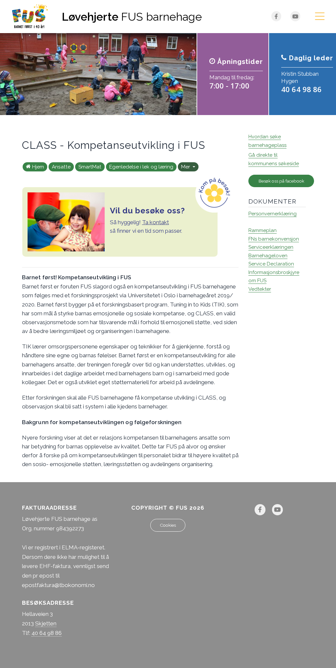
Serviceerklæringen (270, 247)
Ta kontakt (155, 222)
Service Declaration (271, 264)
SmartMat (89, 167)
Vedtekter (259, 289)
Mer (186, 167)
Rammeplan (262, 230)
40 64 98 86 (47, 633)
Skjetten (45, 623)
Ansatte (61, 167)
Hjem (38, 167)
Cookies (168, 525)
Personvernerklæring (272, 214)
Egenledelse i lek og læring (141, 167)
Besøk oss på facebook (281, 181)
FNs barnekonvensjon (273, 239)
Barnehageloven (267, 256)
